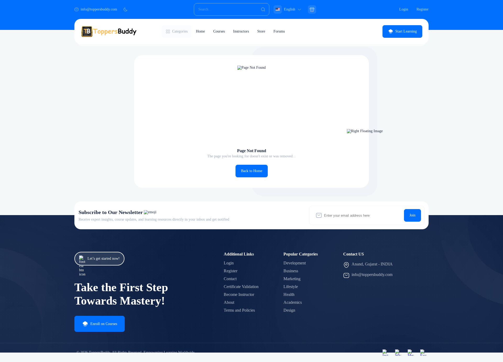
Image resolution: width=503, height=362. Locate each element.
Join (412, 215)
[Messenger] (411, 352)
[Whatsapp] (398, 352)
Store (261, 31)
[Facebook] (423, 352)
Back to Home (251, 171)
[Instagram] (385, 352)
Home (200, 31)
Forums (279, 31)
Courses (219, 31)
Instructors (241, 31)
